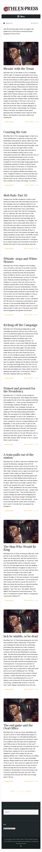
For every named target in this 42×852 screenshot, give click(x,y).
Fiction (14, 799)
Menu (22, 16)
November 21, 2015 (32, 600)
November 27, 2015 (32, 378)
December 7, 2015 (32, 122)
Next (29, 791)
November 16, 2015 (32, 689)
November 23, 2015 (32, 444)
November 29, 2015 (32, 248)
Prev (13, 791)
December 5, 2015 (32, 185)
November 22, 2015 (32, 511)
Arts (8, 799)
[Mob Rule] (21, 53)
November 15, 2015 (32, 781)
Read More (9, 121)
